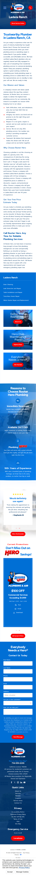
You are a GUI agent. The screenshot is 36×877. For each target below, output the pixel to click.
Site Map (18, 824)
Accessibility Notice (18, 812)
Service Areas (17, 801)
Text (19, 605)
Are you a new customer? (11, 699)
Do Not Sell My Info (18, 817)
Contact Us (18, 803)
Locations (18, 838)
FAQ (18, 821)
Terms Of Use (18, 819)
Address (6, 691)
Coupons (18, 798)
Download (19, 613)
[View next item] (19, 528)
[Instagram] (18, 782)
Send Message (18, 737)
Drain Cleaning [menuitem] (8, 284)
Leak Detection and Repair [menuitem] (12, 288)
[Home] (17, 7)
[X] (15, 782)
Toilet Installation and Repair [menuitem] (12, 292)
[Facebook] (11, 782)
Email (19, 609)
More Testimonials (18, 534)
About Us (18, 791)
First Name (6, 660)
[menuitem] (17, 858)
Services (18, 793)
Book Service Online (18, 23)
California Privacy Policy (18, 814)
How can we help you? (10, 707)
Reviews (18, 796)
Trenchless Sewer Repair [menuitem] (11, 296)
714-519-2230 (18, 763)
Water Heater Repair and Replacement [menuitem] (16, 300)
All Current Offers (18, 636)
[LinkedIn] (21, 782)
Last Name (6, 668)
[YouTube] (24, 782)
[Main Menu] (4, 7)
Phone (5, 676)
